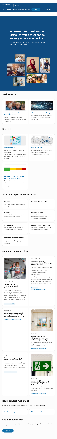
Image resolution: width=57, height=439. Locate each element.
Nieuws (9, 9)
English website (46, 9)
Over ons (14, 9)
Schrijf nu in (7, 430)
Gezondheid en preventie (18, 14)
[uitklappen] (9, 13)
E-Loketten (36, 9)
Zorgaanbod (5, 14)
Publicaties (21, 9)
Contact (4, 9)
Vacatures (27, 9)
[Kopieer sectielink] (18, 94)
